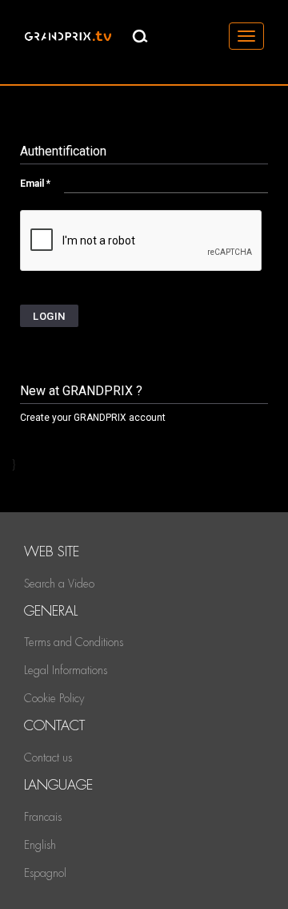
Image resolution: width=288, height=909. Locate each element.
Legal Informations (65, 670)
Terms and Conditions (73, 642)
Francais (43, 817)
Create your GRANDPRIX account (93, 417)
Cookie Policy (54, 698)
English (40, 845)
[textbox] (166, 182)
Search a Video (59, 583)
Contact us (48, 757)
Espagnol (45, 873)
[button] (49, 316)
